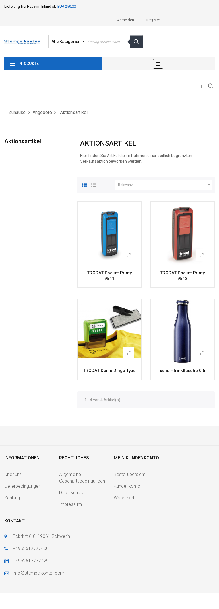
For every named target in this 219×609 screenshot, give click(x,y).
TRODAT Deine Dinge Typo (109, 370)
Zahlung (12, 497)
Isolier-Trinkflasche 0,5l (182, 370)
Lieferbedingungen (22, 486)
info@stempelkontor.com (38, 573)
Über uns (13, 474)
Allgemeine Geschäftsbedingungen (82, 478)
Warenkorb (125, 497)
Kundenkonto (127, 486)
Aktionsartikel (22, 141)
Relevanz (165, 184)
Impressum (70, 504)
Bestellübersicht (129, 474)
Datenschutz (71, 492)
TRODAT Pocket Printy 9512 (182, 275)
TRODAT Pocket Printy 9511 (109, 275)
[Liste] (94, 184)
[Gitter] (84, 184)
